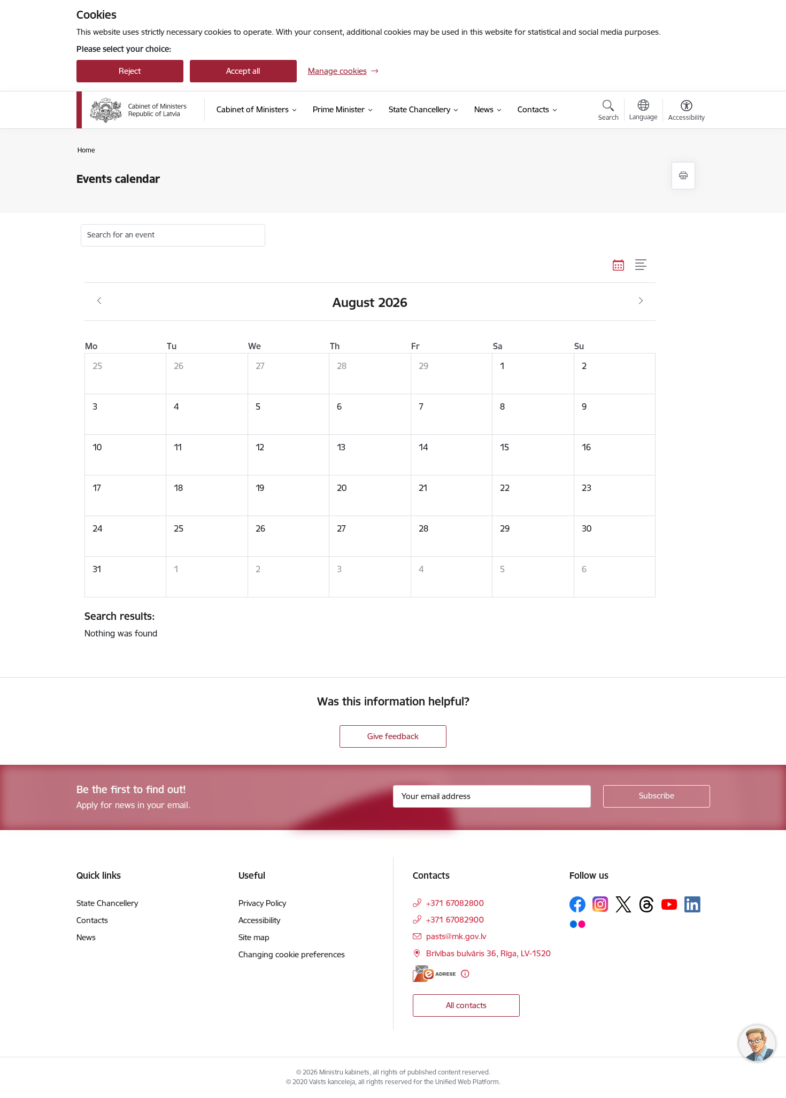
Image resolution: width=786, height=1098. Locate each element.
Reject (130, 71)
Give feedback (393, 736)
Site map (253, 937)
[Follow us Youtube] (669, 903)
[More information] (465, 974)
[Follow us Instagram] (600, 904)
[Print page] (683, 176)
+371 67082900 (455, 920)
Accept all (243, 71)
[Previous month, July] (99, 301)
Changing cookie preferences (291, 954)
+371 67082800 (455, 903)
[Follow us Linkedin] (692, 904)
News (86, 937)
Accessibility (259, 920)
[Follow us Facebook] (577, 904)
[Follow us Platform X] (623, 904)
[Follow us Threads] (646, 904)
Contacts (92, 920)
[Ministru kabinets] (138, 110)
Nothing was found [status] (120, 624)
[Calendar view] (619, 265)
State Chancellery (107, 903)
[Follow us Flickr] (577, 923)
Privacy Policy (262, 903)
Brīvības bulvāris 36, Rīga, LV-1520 (488, 953)
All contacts (466, 1005)
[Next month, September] (641, 301)
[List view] (641, 265)
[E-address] (434, 973)
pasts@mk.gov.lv (456, 936)
